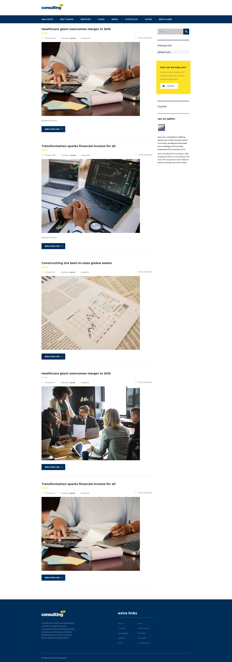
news (115, 19)
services (85, 19)
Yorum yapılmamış (145, 38)
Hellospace (61, 658)
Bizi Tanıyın (66, 19)
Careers (121, 638)
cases (101, 19)
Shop (120, 643)
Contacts (122, 628)
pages (148, 19)
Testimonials (143, 628)
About (120, 623)
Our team (142, 638)
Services (141, 633)
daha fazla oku (52, 129)
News (140, 623)
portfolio (131, 19)
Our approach (144, 643)
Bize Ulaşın (165, 19)
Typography (123, 633)
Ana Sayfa (47, 19)
